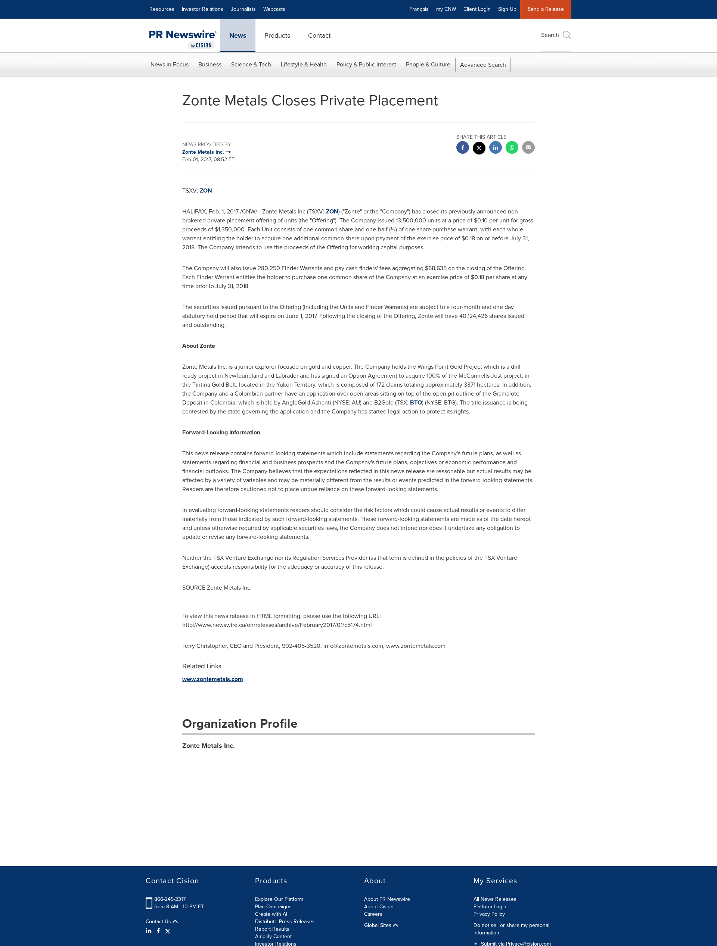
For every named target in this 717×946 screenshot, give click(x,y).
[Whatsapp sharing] (512, 148)
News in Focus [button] (169, 64)
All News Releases (495, 899)
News (237, 35)
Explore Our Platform (279, 899)
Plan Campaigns (273, 907)
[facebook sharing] (462, 148)
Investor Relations (202, 9)
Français (419, 9)
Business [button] (209, 64)
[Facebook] (158, 931)
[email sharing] (528, 148)
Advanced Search (483, 64)
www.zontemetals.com (212, 679)
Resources (161, 9)
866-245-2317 (170, 899)
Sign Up (507, 9)
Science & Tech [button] (251, 64)
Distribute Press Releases (285, 921)
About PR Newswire (387, 899)
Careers (373, 914)
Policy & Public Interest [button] (366, 64)
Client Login (477, 9)
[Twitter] (167, 931)
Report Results (272, 929)
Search (550, 35)
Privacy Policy (489, 914)
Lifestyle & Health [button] (304, 64)
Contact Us (159, 921)
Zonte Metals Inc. (208, 745)
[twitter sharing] (479, 149)
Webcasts (274, 9)
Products (277, 35)
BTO (416, 402)
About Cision (379, 907)
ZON (206, 190)
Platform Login (490, 907)
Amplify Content (273, 936)
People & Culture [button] (428, 64)
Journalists (243, 9)
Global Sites (378, 925)
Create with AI (271, 914)
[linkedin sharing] (495, 148)
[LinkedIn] (149, 931)
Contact (319, 35)
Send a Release (546, 9)
